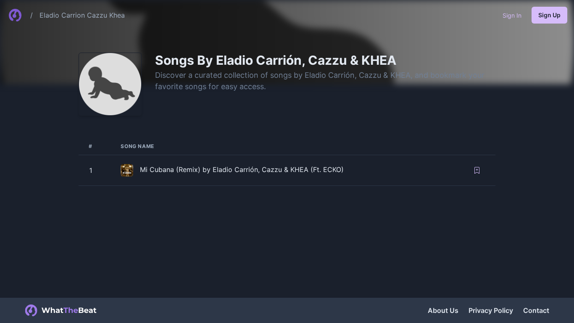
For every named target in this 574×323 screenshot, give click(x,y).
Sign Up (549, 15)
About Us (443, 310)
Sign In (512, 15)
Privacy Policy (491, 310)
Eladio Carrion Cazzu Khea (82, 15)
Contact (536, 310)
